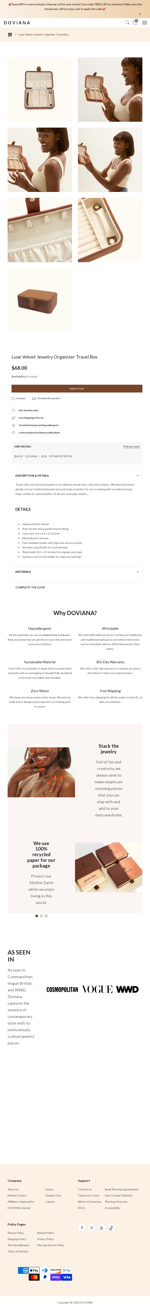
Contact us (85, 1189)
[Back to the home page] (10, 35)
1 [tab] (36, 916)
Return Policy (16, 1232)
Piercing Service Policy (50, 1245)
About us (13, 1189)
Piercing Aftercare (116, 1201)
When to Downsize (89, 1201)
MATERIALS (23, 571)
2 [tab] (41, 916)
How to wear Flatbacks (119, 1195)
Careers (50, 1201)
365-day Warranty (18, 1245)
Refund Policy (45, 1232)
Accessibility (112, 1207)
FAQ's (81, 1207)
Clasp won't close (88, 1195)
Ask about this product (48, 398)
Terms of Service (18, 1251)
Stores (49, 1189)
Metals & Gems (17, 1195)
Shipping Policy (17, 1239)
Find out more (131, 446)
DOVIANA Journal (19, 1207)
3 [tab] (46, 916)
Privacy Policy (45, 1239)
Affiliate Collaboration (21, 1201)
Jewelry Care (53, 1195)
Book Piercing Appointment (122, 1189)
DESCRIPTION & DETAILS (32, 475)
